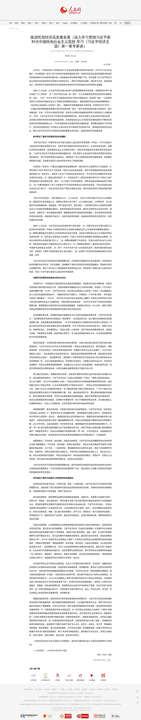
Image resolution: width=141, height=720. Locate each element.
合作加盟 (69, 689)
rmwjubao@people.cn (97, 697)
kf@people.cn (53, 697)
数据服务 (84, 689)
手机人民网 (69, 680)
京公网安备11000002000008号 (112, 704)
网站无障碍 (104, 23)
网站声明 (92, 689)
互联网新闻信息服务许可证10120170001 (35, 700)
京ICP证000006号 (98, 704)
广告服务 (62, 689)
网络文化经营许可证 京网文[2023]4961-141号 (56, 704)
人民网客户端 (94, 23)
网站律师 (99, 689)
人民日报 (33, 680)
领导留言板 (80, 680)
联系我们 (115, 689)
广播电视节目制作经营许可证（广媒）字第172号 (87, 700)
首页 (10, 23)
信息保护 (107, 689)
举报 (110, 23)
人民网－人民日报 (80, 61)
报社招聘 (46, 689)
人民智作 (103, 680)
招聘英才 (54, 689)
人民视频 (92, 680)
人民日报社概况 (28, 689)
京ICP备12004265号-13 (110, 700)
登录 (128, 23)
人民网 (11, 28)
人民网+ (57, 680)
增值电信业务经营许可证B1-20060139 (60, 700)
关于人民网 (38, 689)
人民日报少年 (45, 680)
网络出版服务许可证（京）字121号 (81, 704)
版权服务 (77, 689)
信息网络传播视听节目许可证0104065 (31, 704)
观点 (17, 28)
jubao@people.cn (89, 693)
